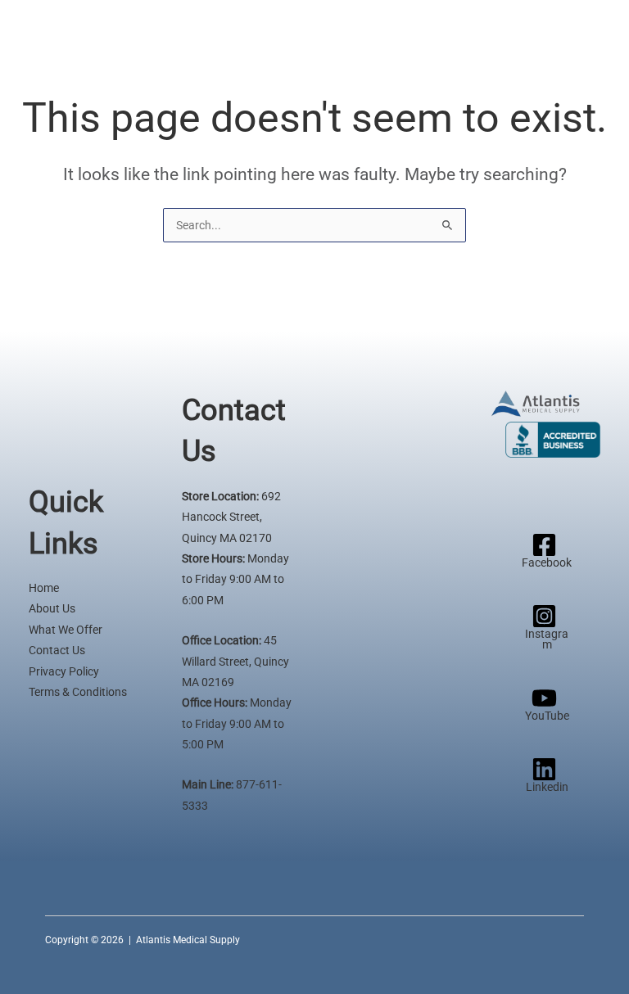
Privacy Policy (64, 671)
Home (44, 587)
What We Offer (65, 629)
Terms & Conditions (78, 691)
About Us (52, 608)
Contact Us (57, 650)
